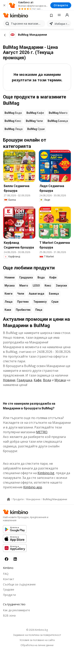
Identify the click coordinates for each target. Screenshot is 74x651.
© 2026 (37, 630)
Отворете (61, 5)
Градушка (26, 277)
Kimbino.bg (45, 473)
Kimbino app (32, 487)
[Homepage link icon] (8, 499)
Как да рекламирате (16, 610)
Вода (41, 277)
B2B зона (9, 615)
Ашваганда (36, 293)
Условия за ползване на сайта (37, 640)
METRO (41, 432)
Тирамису (40, 301)
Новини (10, 277)
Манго (23, 285)
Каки (8, 309)
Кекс (48, 285)
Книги (8, 293)
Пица (38, 309)
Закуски (61, 285)
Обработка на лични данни (37, 645)
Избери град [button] (62, 24)
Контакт (8, 579)
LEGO (36, 285)
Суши (54, 301)
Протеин (23, 301)
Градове (8, 589)
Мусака (10, 285)
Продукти (9, 595)
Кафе (52, 277)
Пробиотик (23, 309)
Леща (8, 301)
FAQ (5, 574)
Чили (20, 293)
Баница (54, 293)
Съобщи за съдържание (19, 584)
